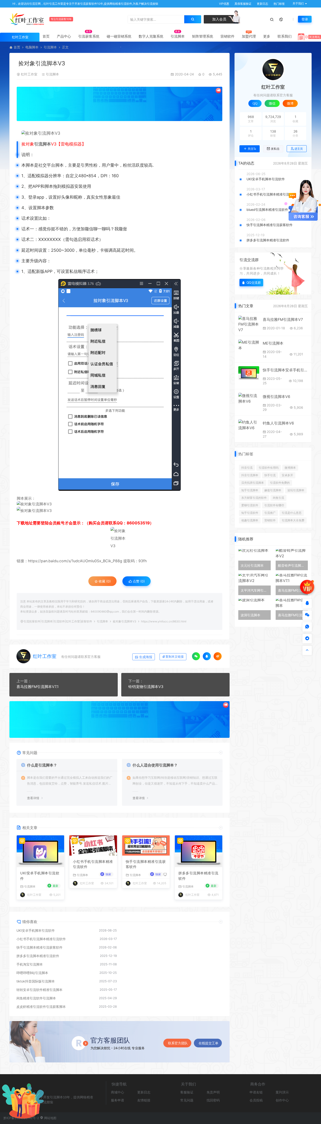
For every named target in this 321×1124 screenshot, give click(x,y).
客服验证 (186, 1092)
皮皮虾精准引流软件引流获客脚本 (41, 1007)
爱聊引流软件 (249, 505)
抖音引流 (247, 467)
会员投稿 (256, 1100)
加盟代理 (249, 36)
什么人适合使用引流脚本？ (155, 765)
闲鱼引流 (278, 497)
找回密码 (213, 1100)
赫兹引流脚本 (272, 490)
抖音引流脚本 (249, 475)
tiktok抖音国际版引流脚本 (35, 981)
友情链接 (143, 1100)
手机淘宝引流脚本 (29, 964)
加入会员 (218, 19)
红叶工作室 (29, 74)
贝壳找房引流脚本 (252, 482)
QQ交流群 (254, 282)
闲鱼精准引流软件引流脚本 (36, 998)
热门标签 (279, 3)
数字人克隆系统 (151, 36)
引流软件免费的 (280, 482)
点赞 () (138, 581)
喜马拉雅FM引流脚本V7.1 (37, 686)
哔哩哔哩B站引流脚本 (32, 973)
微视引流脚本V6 (276, 396)
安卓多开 (287, 475)
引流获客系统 (88, 36)
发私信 (275, 148)
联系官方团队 (178, 1043)
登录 (304, 19)
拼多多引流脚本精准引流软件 (198, 876)
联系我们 (285, 36)
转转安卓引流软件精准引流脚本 (39, 990)
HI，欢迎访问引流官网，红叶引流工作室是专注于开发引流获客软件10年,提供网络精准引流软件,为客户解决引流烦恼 (85, 3)
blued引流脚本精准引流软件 (267, 210)
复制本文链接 (174, 656)
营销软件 (227, 36)
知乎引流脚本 (249, 490)
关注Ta (252, 148)
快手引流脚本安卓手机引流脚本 (285, 370)
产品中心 (64, 36)
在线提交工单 (208, 1043)
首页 (46, 36)
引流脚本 (178, 36)
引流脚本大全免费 (293, 520)
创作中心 (282, 1100)
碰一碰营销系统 (119, 36)
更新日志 (262, 3)
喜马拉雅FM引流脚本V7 (283, 319)
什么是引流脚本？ (42, 765)
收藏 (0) (104, 581)
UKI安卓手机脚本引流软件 (39, 876)
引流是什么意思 (291, 513)
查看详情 (33, 798)
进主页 (298, 148)
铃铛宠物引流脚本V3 (145, 686)
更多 (266, 36)
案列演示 (282, 1092)
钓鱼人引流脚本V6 (278, 423)
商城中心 (117, 1092)
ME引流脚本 (273, 343)
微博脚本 (290, 467)
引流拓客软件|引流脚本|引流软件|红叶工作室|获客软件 (57, 621)
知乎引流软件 (249, 513)
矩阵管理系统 (202, 36)
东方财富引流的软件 (254, 497)
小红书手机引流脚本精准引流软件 (93, 864)
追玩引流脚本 (295, 490)
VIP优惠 (223, 3)
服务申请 (117, 1100)
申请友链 (256, 1092)
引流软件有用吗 (268, 467)
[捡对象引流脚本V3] (121, 133)
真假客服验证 (242, 3)
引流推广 (270, 513)
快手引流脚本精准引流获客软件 (146, 864)
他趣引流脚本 (249, 520)
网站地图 (49, 1118)
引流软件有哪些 (274, 505)
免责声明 (213, 1092)
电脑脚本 (32, 47)
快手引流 (270, 475)
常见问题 (186, 1100)
